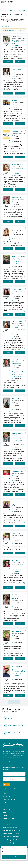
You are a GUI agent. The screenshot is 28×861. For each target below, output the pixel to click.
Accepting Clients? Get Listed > (11, 827)
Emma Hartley (16, 533)
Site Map (5, 815)
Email (8, 61)
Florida (20, 260)
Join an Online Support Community (14, 733)
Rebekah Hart (16, 502)
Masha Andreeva (16, 398)
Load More (14, 702)
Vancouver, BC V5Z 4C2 (19, 604)
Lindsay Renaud (16, 229)
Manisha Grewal (16, 69)
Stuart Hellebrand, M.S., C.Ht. (17, 434)
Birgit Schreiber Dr (17, 289)
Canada (14, 10)
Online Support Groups (9, 818)
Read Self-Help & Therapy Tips (15, 725)
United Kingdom (18, 295)
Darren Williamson (17, 666)
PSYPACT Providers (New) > (10, 843)
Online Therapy (8, 10)
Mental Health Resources (9, 800)
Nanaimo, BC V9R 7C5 (19, 369)
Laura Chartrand (16, 36)
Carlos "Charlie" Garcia (18, 256)
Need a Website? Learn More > (11, 837)
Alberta (20, 375)
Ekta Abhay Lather (17, 322)
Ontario (16, 263)
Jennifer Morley (16, 631)
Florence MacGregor (17, 471)
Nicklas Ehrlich (16, 560)
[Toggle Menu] (25, 2)
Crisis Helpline (6, 796)
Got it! (14, 857)
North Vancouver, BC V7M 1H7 (18, 566)
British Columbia (21, 10)
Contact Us (6, 806)
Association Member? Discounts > (12, 830)
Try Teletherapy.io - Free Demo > (11, 840)
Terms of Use (6, 809)
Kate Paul (14, 100)
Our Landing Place (17, 131)
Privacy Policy (6, 812)
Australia (21, 293)
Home (2, 10)
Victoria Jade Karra (17, 164)
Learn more (5, 853)
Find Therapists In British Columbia (14, 718)
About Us (5, 803)
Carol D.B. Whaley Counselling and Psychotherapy (17, 596)
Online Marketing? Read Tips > (11, 833)
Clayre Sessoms (16, 197)
